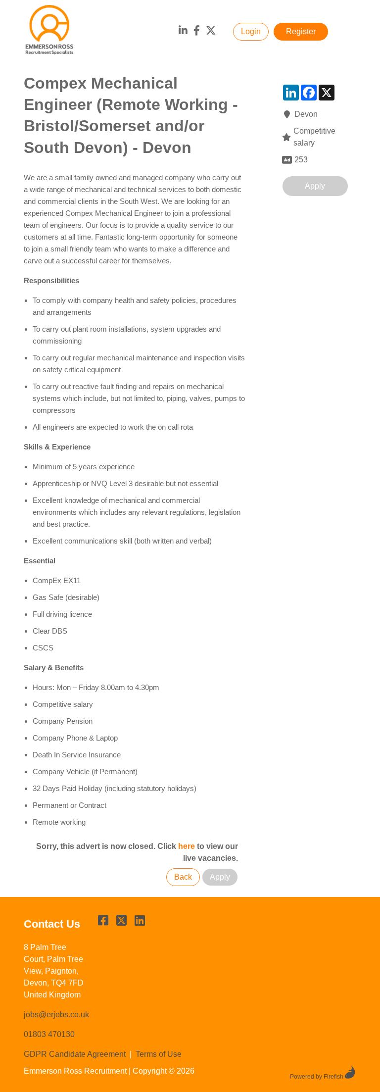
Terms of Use (159, 1054)
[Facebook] (196, 31)
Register (301, 31)
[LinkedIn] (183, 31)
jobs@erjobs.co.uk (56, 1014)
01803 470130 (49, 1034)
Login (251, 31)
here (186, 846)
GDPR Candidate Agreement (75, 1054)
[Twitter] (211, 31)
